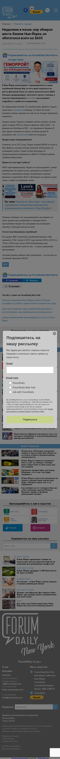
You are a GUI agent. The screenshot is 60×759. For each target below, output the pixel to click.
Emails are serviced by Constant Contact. (29, 410)
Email (9, 363)
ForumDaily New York (24, 387)
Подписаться (30, 419)
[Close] (54, 333)
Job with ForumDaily (23, 391)
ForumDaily (19, 383)
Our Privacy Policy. (38, 411)
